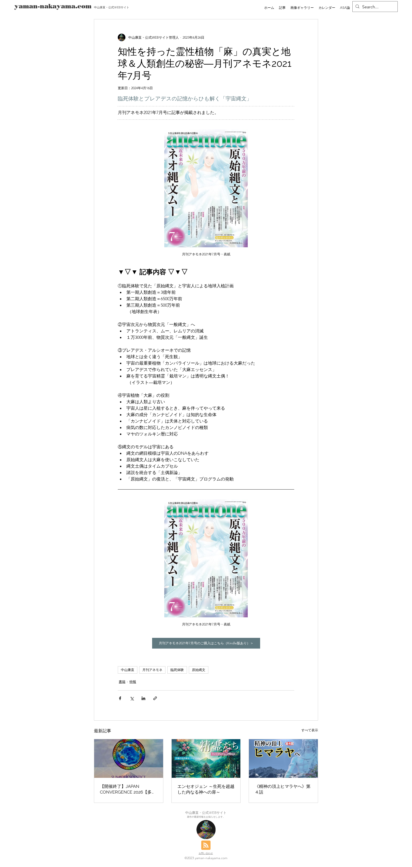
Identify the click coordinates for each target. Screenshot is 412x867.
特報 (132, 682)
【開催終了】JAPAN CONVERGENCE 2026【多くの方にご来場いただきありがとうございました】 (128, 789)
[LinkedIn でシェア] (143, 698)
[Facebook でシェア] (120, 698)
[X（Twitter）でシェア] (131, 698)
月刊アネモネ (152, 670)
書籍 (122, 682)
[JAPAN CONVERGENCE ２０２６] (128, 758)
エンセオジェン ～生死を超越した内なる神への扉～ (205, 789)
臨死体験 (177, 670)
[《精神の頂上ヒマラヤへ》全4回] (283, 758)
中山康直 (127, 670)
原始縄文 (198, 670)
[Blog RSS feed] (206, 845)
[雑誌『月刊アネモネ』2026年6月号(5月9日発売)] (206, 758)
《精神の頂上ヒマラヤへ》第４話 (282, 789)
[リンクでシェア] (155, 698)
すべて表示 (309, 730)
